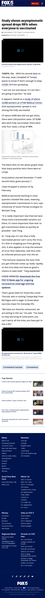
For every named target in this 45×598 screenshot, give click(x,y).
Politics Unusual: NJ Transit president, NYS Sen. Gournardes (16, 392)
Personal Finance (7, 526)
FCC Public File (26, 502)
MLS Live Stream (26, 565)
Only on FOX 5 (27, 513)
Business (5, 521)
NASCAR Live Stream (28, 549)
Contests (24, 500)
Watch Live (35, 3)
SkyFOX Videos (26, 523)
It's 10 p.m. (24, 507)
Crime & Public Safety (9, 456)
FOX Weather (25, 456)
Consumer (5, 516)
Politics (4, 453)
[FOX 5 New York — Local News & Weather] (8, 3)
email (32, 576)
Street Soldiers (26, 516)
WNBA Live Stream (27, 563)
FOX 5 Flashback (26, 521)
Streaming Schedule (8, 443)
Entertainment (6, 458)
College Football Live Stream (28, 543)
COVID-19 (6, 84)
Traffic (23, 448)
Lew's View (24, 518)
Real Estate (5, 528)
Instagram (16, 576)
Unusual (4, 461)
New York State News (9, 448)
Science (4, 463)
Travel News (25, 451)
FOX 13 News (18, 32)
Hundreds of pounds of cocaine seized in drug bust (15, 420)
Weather (25, 437)
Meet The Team (26, 482)
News (4, 437)
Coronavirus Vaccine (29, 32)
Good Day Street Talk (9, 482)
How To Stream (26, 480)
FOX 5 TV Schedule (27, 485)
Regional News (9, 534)
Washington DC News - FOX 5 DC (9, 547)
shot (35, 73)
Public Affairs (25, 495)
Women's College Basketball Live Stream (28, 559)
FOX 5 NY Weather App (29, 453)
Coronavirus (32, 367)
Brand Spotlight (26, 526)
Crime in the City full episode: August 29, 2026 (17, 382)
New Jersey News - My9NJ (8, 538)
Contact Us (24, 497)
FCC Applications (26, 505)
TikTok (20, 576)
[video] (38, 384)
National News (7, 451)
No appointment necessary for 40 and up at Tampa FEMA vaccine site (21, 354)
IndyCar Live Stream (27, 552)
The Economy (6, 523)
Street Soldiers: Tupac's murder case (14, 400)
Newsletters (6, 469)
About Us (25, 476)
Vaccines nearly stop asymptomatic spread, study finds (21, 64)
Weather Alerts (26, 446)
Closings (23, 443)
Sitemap (4, 471)
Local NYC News (7, 446)
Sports (4, 466)
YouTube (24, 576)
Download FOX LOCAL (28, 490)
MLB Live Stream (27, 546)
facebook (12, 576)
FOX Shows (25, 487)
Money (5, 513)
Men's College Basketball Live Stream (28, 555)
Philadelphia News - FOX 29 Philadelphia (8, 542)
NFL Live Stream (26, 539)
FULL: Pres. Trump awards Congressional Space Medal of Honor (15, 411)
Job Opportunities (27, 492)
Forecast (24, 441)
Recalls (4, 518)
